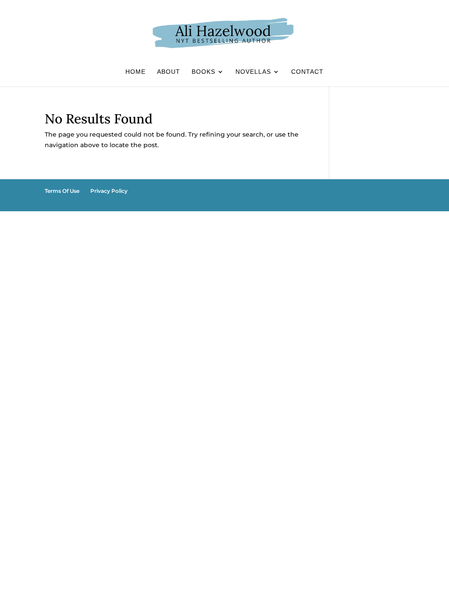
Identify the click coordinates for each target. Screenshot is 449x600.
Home (135, 72)
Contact (307, 72)
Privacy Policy (109, 191)
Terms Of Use (62, 191)
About (168, 72)
